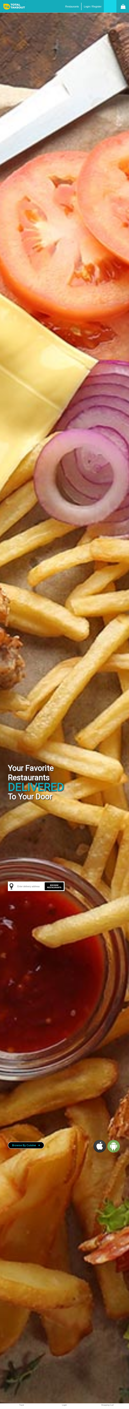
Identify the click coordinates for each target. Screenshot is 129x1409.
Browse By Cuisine (26, 1145)
